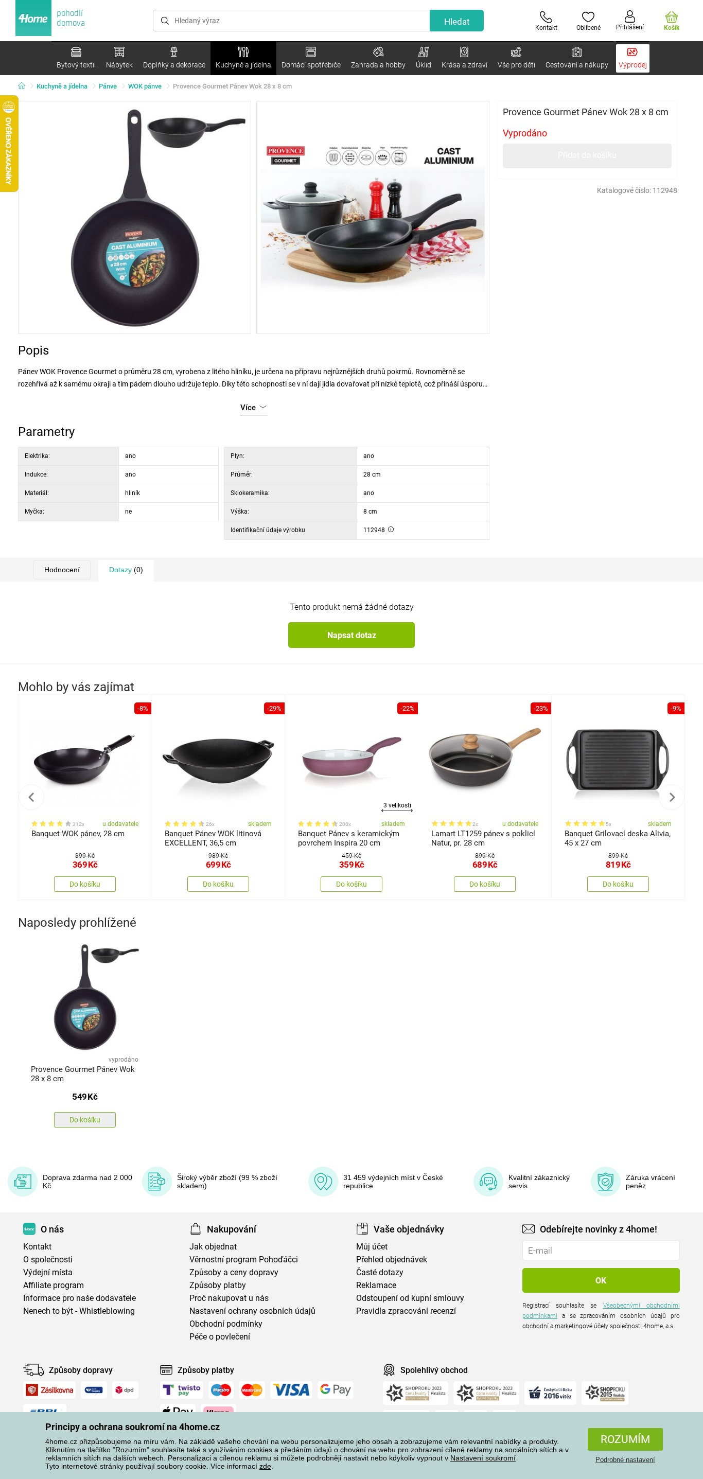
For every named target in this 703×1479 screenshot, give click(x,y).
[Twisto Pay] (181, 1390)
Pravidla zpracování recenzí (406, 1311)
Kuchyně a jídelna (62, 86)
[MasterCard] (252, 1390)
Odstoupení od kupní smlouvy (410, 1298)
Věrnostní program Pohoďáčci (243, 1259)
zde (265, 1466)
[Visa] (291, 1390)
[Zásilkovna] (49, 1390)
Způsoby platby (217, 1285)
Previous (31, 797)
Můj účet (372, 1247)
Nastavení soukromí (483, 1458)
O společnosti (48, 1259)
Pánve (108, 86)
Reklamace (376, 1285)
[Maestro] (221, 1390)
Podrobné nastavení (625, 1460)
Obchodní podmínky (225, 1324)
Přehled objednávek (391, 1259)
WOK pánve (145, 86)
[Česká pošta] (94, 1390)
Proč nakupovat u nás (229, 1298)
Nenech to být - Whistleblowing (79, 1311)
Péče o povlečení (219, 1337)
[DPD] (125, 1390)
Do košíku (84, 884)
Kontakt (37, 1247)
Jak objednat (213, 1247)
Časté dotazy (379, 1272)
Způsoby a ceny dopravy (233, 1272)
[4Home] (25, 86)
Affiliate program (53, 1285)
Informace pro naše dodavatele (79, 1298)
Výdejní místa (48, 1272)
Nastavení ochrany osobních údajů (252, 1311)
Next (671, 797)
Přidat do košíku (587, 155)
